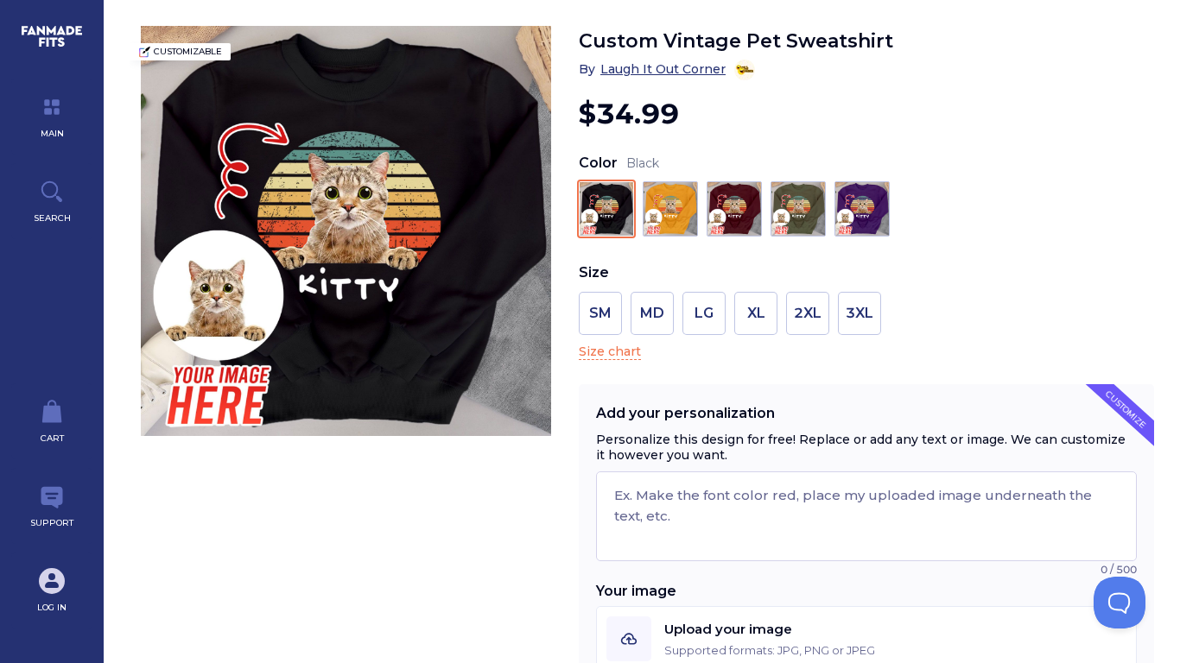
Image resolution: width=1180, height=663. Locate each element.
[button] (866, 638)
